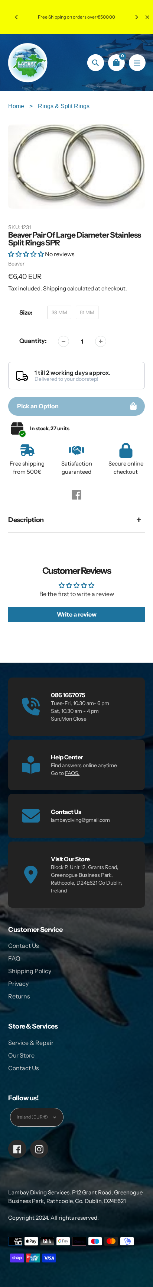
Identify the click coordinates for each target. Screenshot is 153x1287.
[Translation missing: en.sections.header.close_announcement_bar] (147, 17)
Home (17, 106)
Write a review (77, 614)
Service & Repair (30, 1042)
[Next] (136, 17)
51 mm (87, 312)
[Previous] (16, 17)
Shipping (54, 288)
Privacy (18, 983)
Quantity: (33, 340)
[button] (26, 254)
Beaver (16, 263)
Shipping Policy (29, 971)
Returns (19, 996)
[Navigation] (137, 62)
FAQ (14, 958)
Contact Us (23, 945)
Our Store (21, 1055)
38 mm (59, 312)
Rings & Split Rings (63, 106)
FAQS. (72, 773)
